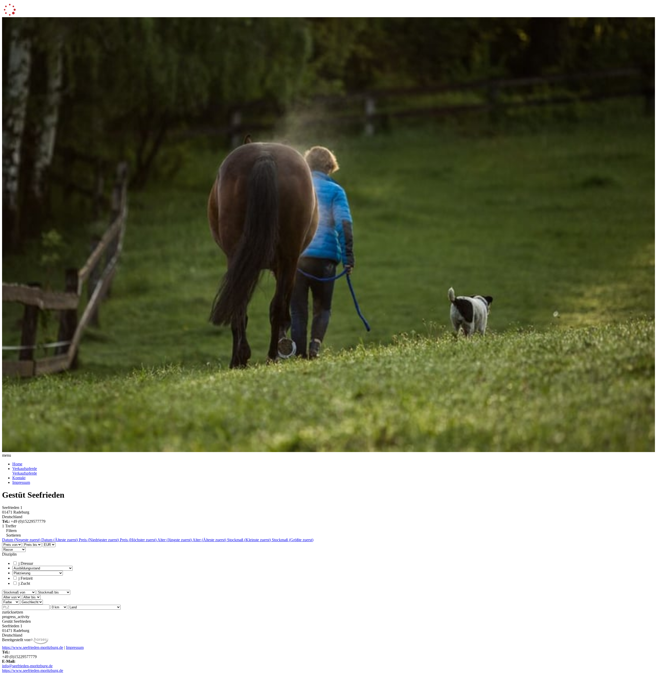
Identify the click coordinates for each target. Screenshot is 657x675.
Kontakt (18, 478)
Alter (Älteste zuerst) (209, 540)
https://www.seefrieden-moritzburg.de (32, 647)
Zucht (24, 583)
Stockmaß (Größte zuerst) (292, 540)
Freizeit (25, 578)
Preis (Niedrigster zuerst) (99, 540)
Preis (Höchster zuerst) (138, 540)
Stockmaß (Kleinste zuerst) (249, 540)
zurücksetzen (12, 612)
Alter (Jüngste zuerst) (174, 540)
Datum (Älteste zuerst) (60, 540)
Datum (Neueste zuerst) (21, 540)
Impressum (21, 482)
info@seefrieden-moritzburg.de (27, 666)
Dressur (25, 563)
